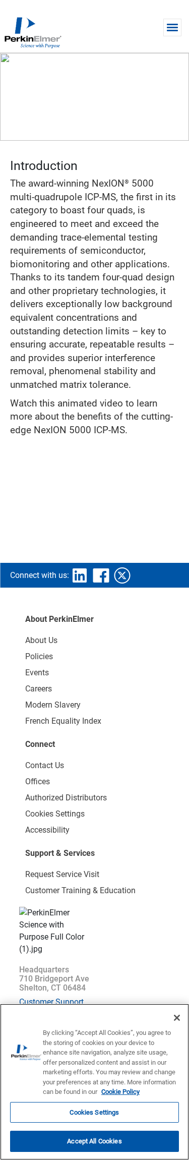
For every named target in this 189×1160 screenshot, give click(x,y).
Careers (38, 688)
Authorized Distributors (66, 797)
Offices (37, 781)
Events (37, 672)
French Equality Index (63, 721)
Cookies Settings (94, 1112)
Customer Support (51, 1002)
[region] (94, 1082)
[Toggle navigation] (172, 27)
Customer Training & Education (80, 890)
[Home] (33, 32)
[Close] (177, 1018)
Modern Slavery (53, 705)
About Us (41, 640)
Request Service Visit (62, 874)
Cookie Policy (120, 1091)
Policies (39, 656)
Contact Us (44, 765)
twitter (122, 575)
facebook (101, 575)
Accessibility (47, 830)
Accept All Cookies (94, 1141)
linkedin (80, 575)
